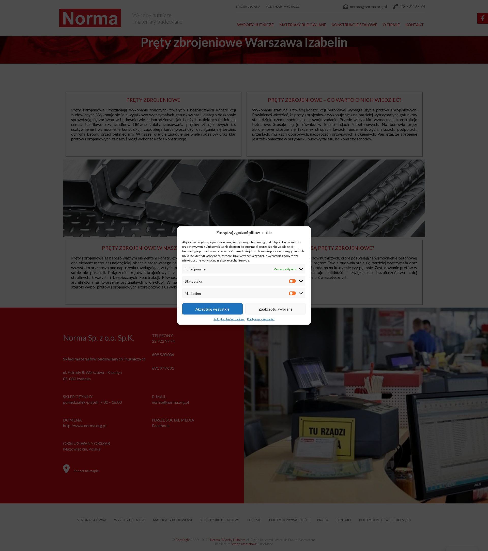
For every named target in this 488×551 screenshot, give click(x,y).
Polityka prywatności (260, 319)
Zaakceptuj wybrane (275, 309)
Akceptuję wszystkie (212, 309)
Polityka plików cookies (229, 319)
